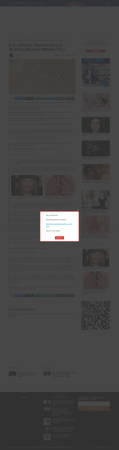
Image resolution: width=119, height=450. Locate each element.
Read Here (59, 238)
